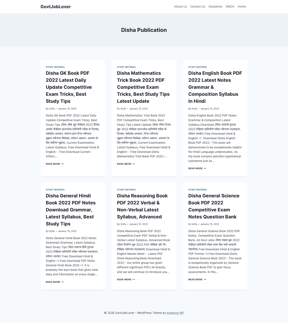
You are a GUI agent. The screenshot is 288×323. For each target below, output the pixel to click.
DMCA (230, 6)
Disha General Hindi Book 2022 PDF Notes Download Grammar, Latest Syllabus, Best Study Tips (71, 210)
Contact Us (197, 6)
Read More (55, 164)
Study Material (55, 67)
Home (242, 6)
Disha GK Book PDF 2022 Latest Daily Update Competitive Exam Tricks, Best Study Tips (69, 87)
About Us (180, 6)
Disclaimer (215, 6)
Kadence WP (175, 312)
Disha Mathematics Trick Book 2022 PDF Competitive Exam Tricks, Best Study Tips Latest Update (143, 87)
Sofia (52, 108)
